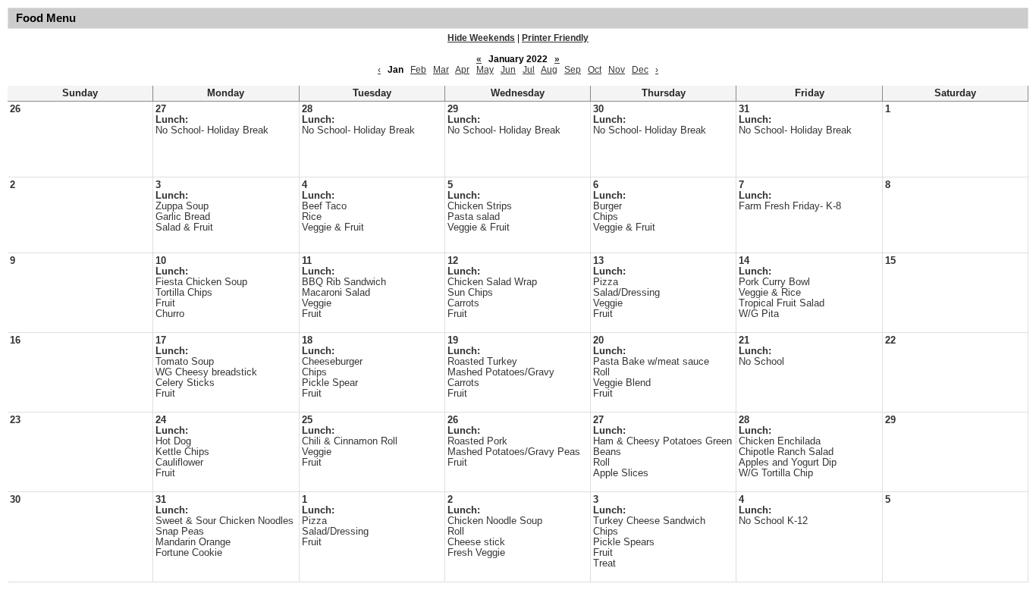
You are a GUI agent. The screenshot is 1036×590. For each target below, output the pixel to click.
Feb (418, 69)
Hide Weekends (481, 38)
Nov (616, 69)
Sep (572, 69)
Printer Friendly (555, 38)
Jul (529, 69)
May (485, 69)
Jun (508, 69)
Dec (640, 69)
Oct (594, 69)
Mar (441, 69)
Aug (549, 69)
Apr (462, 69)
